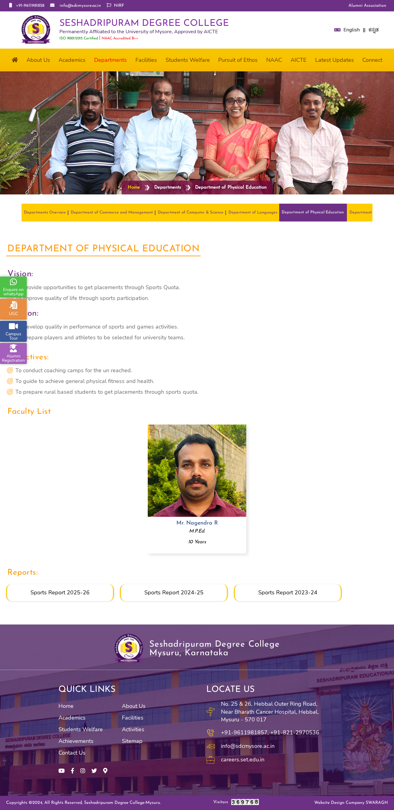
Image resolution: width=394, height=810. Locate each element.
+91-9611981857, (245, 732)
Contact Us (72, 753)
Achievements (76, 741)
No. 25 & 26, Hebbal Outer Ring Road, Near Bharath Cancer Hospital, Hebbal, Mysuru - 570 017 (270, 711)
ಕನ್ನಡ (373, 29)
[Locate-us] (105, 771)
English (352, 29)
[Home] (15, 60)
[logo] (35, 30)
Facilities (132, 717)
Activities (133, 729)
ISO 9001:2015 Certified (78, 38)
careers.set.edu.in (242, 759)
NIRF (118, 5)
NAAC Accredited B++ (120, 38)
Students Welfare (80, 729)
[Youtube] (61, 771)
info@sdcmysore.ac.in (78, 5)
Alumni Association (367, 5)
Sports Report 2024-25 (173, 592)
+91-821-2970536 (294, 732)
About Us (134, 706)
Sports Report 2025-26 (60, 592)
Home (134, 187)
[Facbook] (72, 771)
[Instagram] (82, 771)
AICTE (299, 60)
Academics (72, 717)
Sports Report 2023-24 (287, 592)
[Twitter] (94, 771)
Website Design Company (351, 803)
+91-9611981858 (29, 5)
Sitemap (132, 741)
